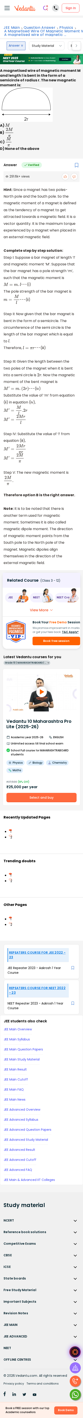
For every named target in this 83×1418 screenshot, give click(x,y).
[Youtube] (34, 1395)
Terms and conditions (43, 1383)
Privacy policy (14, 1383)
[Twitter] (24, 1395)
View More (39, 610)
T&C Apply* (70, 632)
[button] (16, 597)
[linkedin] (14, 1395)
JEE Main (12, 27)
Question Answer (39, 27)
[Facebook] (5, 1395)
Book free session (56, 641)
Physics (66, 27)
